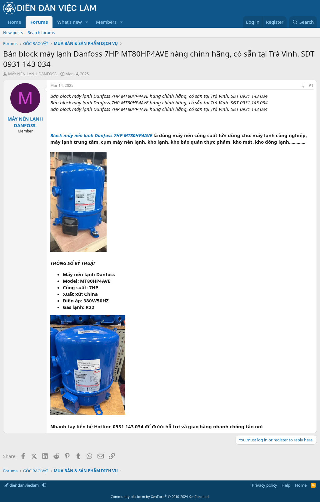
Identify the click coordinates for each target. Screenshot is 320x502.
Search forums (41, 32)
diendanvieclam (24, 485)
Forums (39, 22)
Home (14, 22)
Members (106, 22)
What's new (69, 22)
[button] (86, 22)
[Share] (302, 85)
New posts (13, 32)
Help (286, 485)
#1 (311, 85)
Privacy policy (264, 485)
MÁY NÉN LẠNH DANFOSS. (33, 74)
